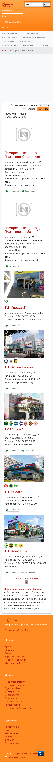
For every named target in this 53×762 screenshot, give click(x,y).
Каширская (29, 191)
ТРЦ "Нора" (13, 429)
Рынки (5, 16)
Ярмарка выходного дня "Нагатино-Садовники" (23, 155)
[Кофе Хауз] (31, 423)
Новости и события (15, 659)
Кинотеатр (10, 736)
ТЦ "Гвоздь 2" (15, 308)
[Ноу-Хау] (16, 361)
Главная (6, 50)
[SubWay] (16, 545)
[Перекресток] (6, 302)
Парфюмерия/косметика (33, 37)
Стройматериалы (10, 45)
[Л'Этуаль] (6, 361)
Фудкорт (9, 739)
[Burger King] (26, 423)
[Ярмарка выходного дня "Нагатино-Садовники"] (24, 134)
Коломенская (13, 191)
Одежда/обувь (31, 33)
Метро (5, 27)
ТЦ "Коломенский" (19, 367)
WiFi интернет (12, 733)
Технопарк (29, 450)
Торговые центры (11, 22)
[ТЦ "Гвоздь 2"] (24, 284)
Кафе (7, 730)
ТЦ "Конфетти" (16, 551)
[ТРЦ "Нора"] (24, 406)
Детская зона (12, 743)
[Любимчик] (16, 486)
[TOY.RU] (35, 423)
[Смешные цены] (21, 545)
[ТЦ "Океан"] (24, 468)
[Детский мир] (16, 423)
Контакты (33, 753)
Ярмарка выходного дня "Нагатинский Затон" (23, 230)
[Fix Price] (11, 486)
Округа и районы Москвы (18, 630)
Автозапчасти (29, 45)
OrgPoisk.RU (20, 753)
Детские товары (10, 37)
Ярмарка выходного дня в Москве (22, 589)
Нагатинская (30, 572)
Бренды (9, 646)
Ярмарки (7, 10)
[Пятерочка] (6, 486)
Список (31, 108)
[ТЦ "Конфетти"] (24, 528)
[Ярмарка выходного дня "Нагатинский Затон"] (24, 209)
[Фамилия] (21, 423)
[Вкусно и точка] (6, 423)
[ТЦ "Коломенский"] (24, 343)
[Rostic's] (11, 361)
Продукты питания (11, 33)
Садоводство (25, 41)
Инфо (46, 108)
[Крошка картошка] (11, 545)
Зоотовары (45, 45)
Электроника (8, 41)
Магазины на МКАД (15, 663)
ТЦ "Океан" (13, 492)
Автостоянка (12, 726)
